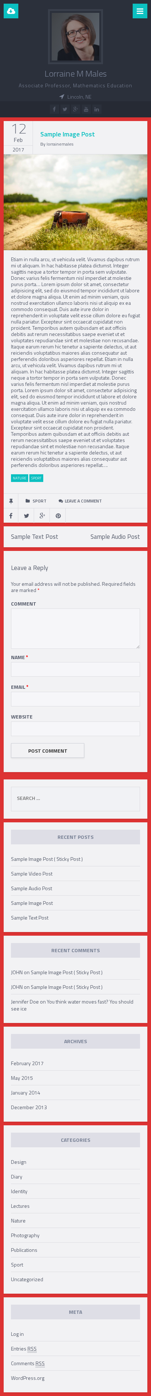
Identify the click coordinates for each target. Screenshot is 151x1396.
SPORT (36, 478)
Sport (17, 1264)
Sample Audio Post (115, 536)
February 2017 (27, 1063)
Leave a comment (83, 500)
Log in (17, 1334)
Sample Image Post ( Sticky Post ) (47, 859)
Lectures (20, 1206)
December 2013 (29, 1107)
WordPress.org (27, 1378)
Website (22, 716)
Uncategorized (27, 1279)
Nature (18, 1220)
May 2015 (22, 1078)
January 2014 (25, 1092)
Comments (28, 1363)
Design (18, 1162)
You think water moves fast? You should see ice (72, 1005)
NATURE (19, 478)
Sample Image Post (32, 903)
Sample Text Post (34, 536)
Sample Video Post (31, 873)
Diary (16, 1176)
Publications (24, 1250)
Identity (19, 1191)
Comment (23, 603)
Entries (24, 1348)
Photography (25, 1235)
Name (19, 657)
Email (20, 687)
